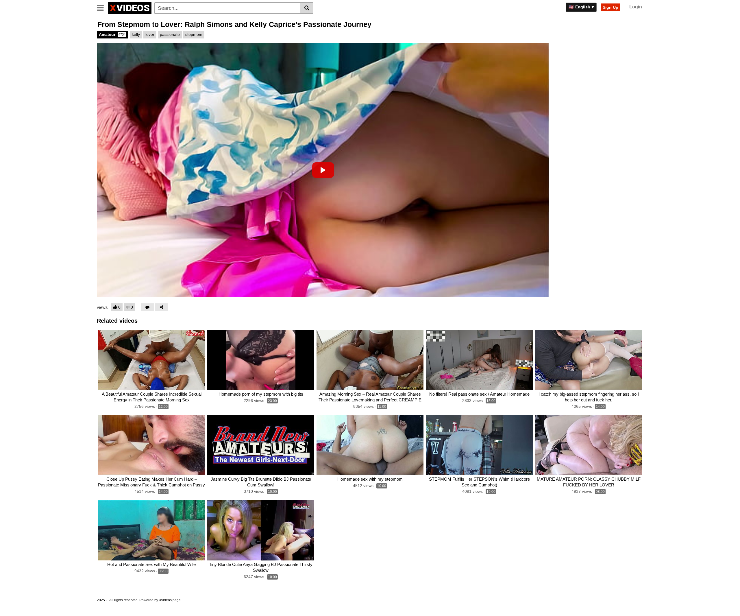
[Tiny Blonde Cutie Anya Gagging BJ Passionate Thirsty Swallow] (260, 530)
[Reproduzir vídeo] (323, 170)
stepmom (193, 34)
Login (635, 6)
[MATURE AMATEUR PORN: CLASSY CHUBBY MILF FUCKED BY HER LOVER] (588, 445)
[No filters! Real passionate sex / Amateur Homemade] (479, 360)
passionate (170, 34)
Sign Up (610, 7)
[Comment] (147, 307)
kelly (136, 34)
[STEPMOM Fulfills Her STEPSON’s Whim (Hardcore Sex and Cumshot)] (479, 445)
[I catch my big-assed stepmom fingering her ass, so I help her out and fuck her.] (588, 360)
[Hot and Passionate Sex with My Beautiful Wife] (151, 530)
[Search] (306, 8)
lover (149, 34)
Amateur (112, 34)
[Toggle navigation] (102, 7)
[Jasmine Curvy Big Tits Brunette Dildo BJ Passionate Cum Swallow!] (260, 445)
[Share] (161, 307)
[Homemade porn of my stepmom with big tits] (260, 360)
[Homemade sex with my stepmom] (370, 445)
